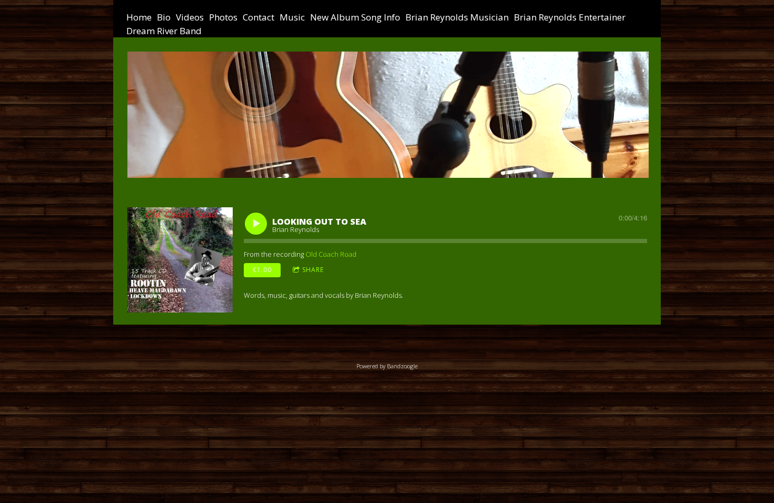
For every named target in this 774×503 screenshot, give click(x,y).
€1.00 (262, 269)
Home (139, 17)
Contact (258, 17)
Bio (164, 17)
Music (292, 17)
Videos (190, 17)
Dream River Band (164, 31)
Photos (223, 17)
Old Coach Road (330, 254)
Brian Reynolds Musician (457, 17)
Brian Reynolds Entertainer (570, 17)
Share (313, 269)
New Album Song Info (355, 17)
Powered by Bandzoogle (387, 366)
